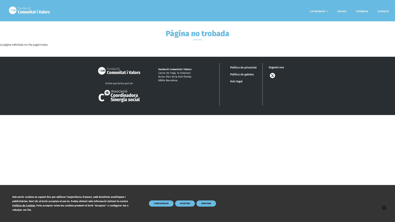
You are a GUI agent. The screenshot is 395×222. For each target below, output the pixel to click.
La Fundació (317, 11)
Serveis (342, 11)
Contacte (383, 11)
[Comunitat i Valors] (30, 10)
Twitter (272, 75)
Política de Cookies (23, 205)
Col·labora (362, 11)
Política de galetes (242, 74)
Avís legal (236, 81)
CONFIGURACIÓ (161, 203)
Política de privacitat (243, 67)
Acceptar (185, 203)
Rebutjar (206, 203)
